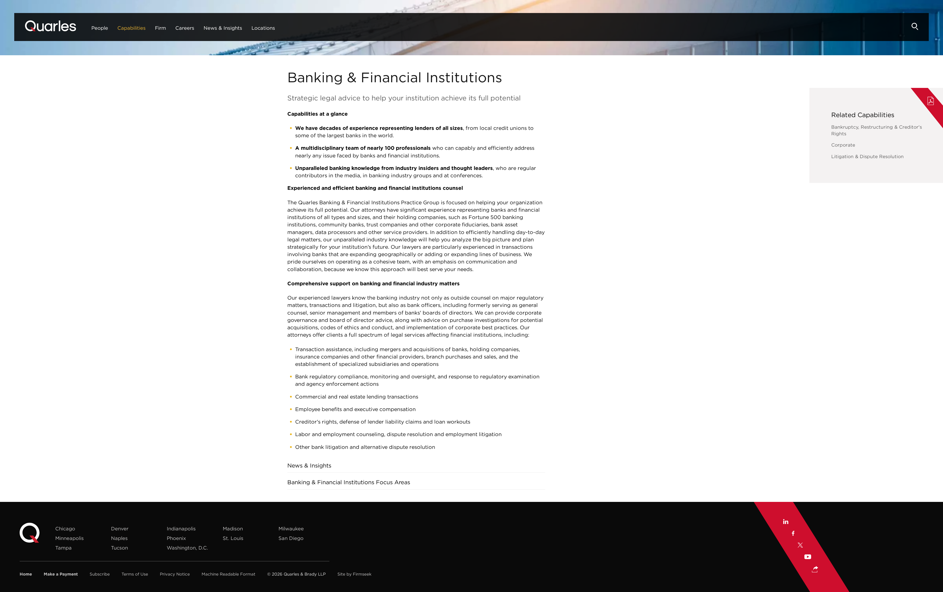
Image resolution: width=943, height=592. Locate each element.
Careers (184, 28)
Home (26, 574)
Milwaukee (291, 528)
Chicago (65, 528)
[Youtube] (807, 557)
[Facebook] (792, 534)
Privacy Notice (175, 574)
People (99, 28)
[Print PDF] (931, 102)
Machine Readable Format (228, 574)
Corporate (843, 145)
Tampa (63, 548)
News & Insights (223, 28)
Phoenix (176, 538)
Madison (233, 528)
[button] (815, 570)
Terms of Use (135, 574)
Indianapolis (181, 528)
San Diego (291, 538)
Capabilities (131, 28)
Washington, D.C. (187, 548)
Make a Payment (61, 574)
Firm (160, 28)
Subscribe (100, 574)
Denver (119, 528)
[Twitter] (800, 546)
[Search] (915, 26)
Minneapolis (69, 538)
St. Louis (233, 538)
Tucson (119, 548)
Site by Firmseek (354, 574)
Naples (119, 538)
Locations (263, 28)
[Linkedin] (785, 522)
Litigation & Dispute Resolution (867, 156)
